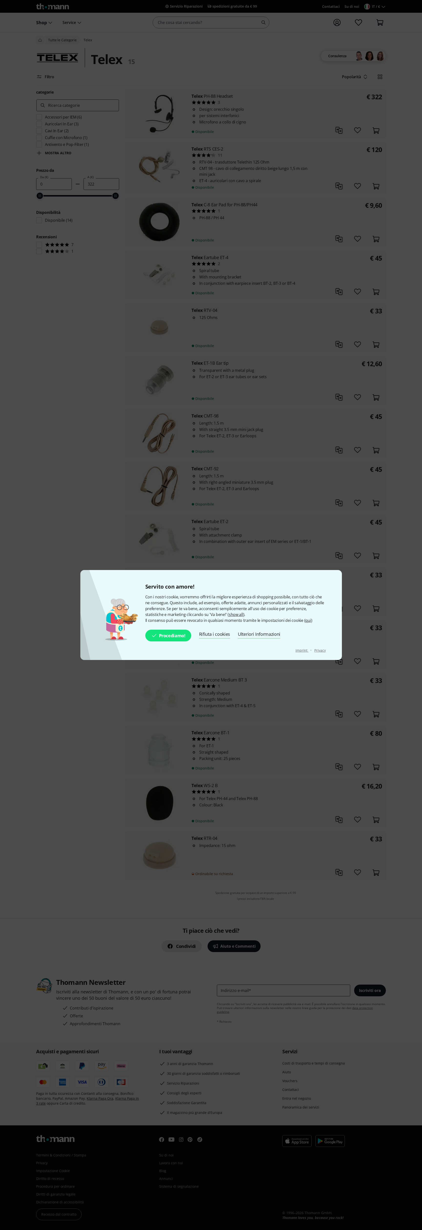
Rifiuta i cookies (214, 634)
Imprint (301, 650)
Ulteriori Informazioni (259, 634)
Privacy (320, 650)
